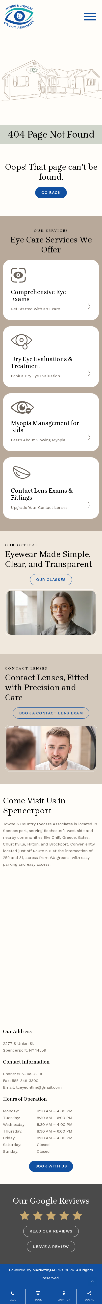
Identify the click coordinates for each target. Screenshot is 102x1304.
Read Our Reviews (51, 1231)
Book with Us (51, 1166)
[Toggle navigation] (90, 16)
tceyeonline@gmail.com (39, 1087)
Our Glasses (51, 579)
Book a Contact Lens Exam (51, 713)
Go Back (50, 192)
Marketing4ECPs (48, 1270)
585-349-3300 (30, 1074)
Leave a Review (51, 1246)
